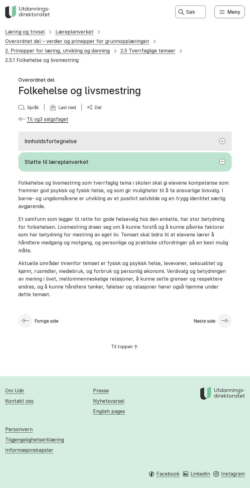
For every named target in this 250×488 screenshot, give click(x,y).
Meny (233, 12)
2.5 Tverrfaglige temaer (147, 51)
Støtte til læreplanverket (56, 162)
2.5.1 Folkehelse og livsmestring (42, 60)
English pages (109, 411)
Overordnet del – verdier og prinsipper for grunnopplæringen (77, 41)
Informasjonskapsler (29, 450)
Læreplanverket (74, 32)
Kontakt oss (19, 401)
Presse (101, 390)
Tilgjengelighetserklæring (34, 440)
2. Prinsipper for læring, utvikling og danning (57, 51)
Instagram (233, 474)
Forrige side (46, 321)
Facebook (168, 474)
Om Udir (14, 390)
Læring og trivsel (25, 32)
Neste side (204, 321)
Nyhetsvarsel (108, 401)
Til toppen (122, 346)
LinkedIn (200, 474)
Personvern (19, 429)
